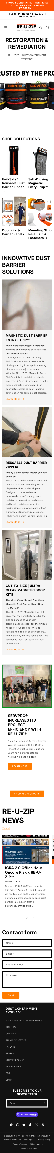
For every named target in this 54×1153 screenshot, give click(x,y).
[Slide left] (21, 918)
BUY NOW (11, 1027)
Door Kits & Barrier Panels (13, 232)
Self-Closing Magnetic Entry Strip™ (38, 183)
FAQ (8, 1073)
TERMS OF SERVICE (16, 1040)
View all (6, 828)
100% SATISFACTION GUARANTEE (24, 1020)
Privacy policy (44, 1140)
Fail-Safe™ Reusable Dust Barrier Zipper (13, 183)
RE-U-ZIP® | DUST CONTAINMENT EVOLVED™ (30, 1136)
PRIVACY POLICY (15, 1066)
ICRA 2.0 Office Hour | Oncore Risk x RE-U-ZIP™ (25, 872)
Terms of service (20, 1144)
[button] (6, 27)
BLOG (9, 1079)
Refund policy (29, 1140)
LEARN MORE (13, 399)
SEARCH (10, 1053)
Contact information (28, 1149)
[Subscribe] (44, 1103)
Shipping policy (37, 1144)
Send (11, 995)
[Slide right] (33, 918)
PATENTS (10, 1047)
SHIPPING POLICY (15, 1060)
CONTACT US (13, 1033)
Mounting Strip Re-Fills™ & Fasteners (40, 234)
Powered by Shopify (12, 1140)
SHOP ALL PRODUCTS (27, 793)
